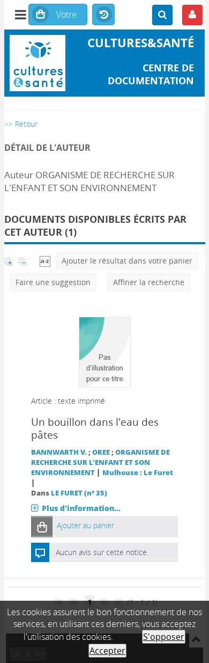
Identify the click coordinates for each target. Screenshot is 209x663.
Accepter (107, 651)
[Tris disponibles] (45, 261)
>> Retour (21, 124)
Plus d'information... (81, 508)
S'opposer (163, 637)
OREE (101, 452)
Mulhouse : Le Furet (137, 472)
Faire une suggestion (53, 282)
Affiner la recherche (148, 282)
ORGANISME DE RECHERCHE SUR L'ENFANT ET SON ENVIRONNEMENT (100, 462)
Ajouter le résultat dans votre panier (127, 261)
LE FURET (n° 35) (79, 493)
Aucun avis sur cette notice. (102, 552)
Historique (103, 15)
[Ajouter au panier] (42, 526)
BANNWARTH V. (59, 452)
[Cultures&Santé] (38, 63)
